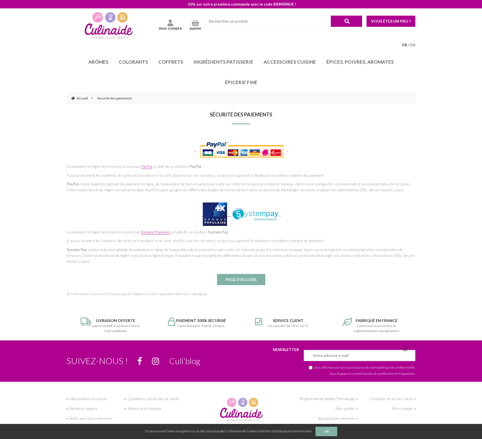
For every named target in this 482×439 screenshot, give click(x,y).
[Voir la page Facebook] (139, 361)
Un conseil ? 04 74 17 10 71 (288, 323)
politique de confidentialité (396, 367)
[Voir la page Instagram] (155, 361)
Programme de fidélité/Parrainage (327, 398)
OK (326, 431)
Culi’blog (184, 361)
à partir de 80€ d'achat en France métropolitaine (115, 325)
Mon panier (345, 408)
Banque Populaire (156, 232)
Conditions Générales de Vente (153, 398)
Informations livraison (88, 398)
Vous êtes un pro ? (391, 21)
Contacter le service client (391, 398)
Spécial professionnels (336, 418)
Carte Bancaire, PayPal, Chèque (201, 323)
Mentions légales (83, 408)
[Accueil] (108, 25)
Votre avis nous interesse (90, 418)
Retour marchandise (144, 408)
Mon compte (402, 408)
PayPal (146, 166)
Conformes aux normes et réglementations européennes (376, 325)
